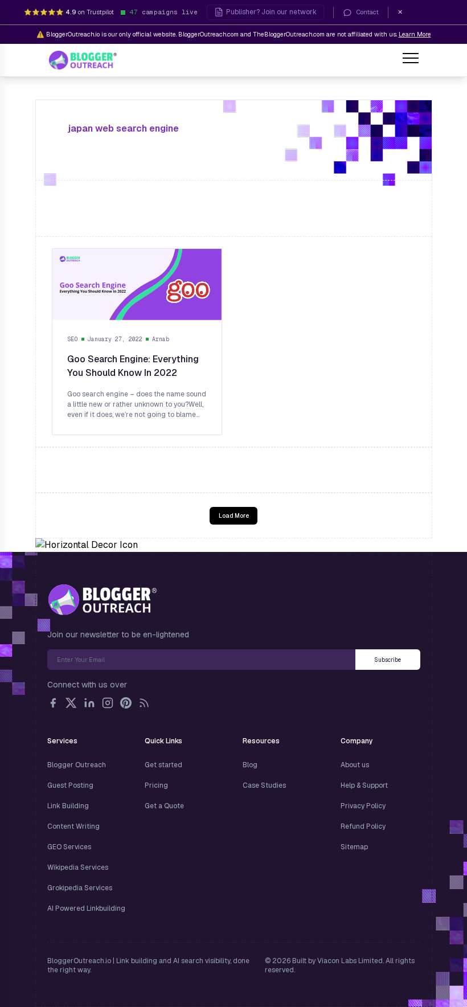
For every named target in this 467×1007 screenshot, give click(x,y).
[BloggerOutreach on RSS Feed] (144, 703)
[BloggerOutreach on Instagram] (107, 703)
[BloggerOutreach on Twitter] (71, 703)
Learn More (415, 34)
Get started (163, 764)
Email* (201, 659)
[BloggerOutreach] (102, 599)
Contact (368, 12)
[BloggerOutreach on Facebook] (53, 703)
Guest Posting (70, 785)
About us (355, 764)
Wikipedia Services (77, 867)
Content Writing (73, 826)
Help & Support (364, 785)
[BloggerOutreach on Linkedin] (89, 703)
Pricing (156, 785)
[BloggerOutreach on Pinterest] (126, 703)
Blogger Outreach (76, 764)
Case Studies (264, 785)
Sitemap (354, 847)
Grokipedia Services (79, 888)
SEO (73, 339)
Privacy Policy (363, 805)
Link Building (68, 805)
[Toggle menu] (411, 60)
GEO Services (69, 847)
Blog (250, 764)
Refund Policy (363, 826)
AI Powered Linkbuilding (86, 908)
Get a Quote (164, 805)
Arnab (160, 339)
